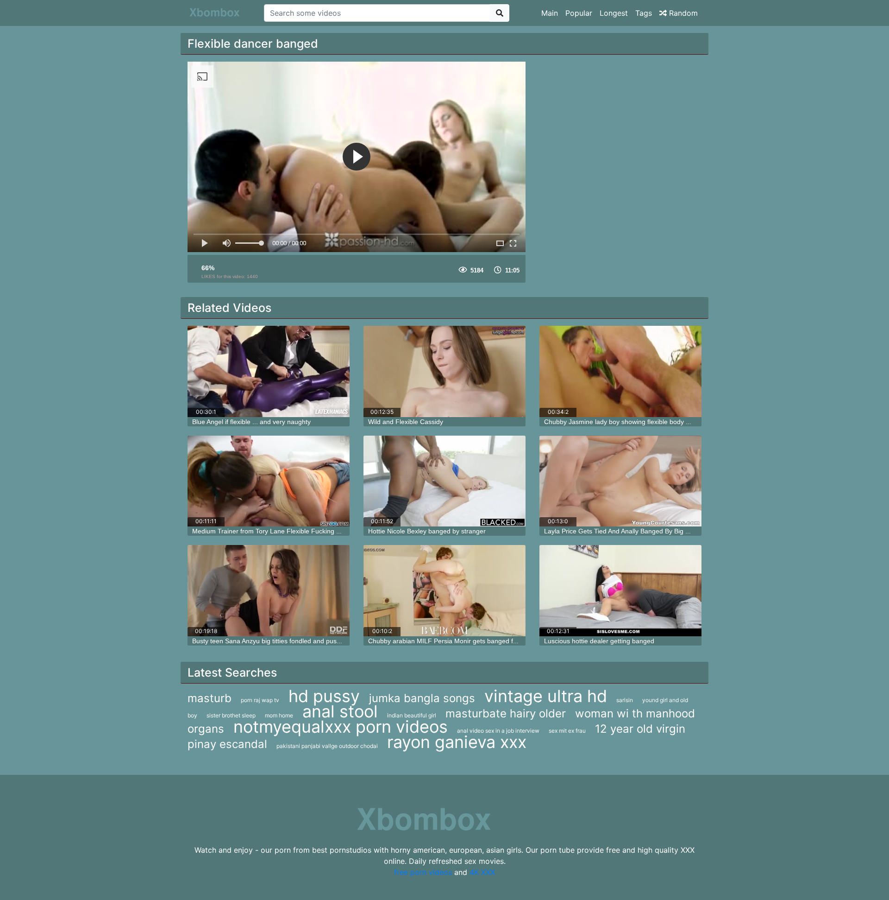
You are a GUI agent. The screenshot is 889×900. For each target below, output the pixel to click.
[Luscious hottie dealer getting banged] (620, 590)
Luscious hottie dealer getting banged (599, 641)
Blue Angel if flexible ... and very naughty (251, 421)
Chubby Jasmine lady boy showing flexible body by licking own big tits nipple (655, 421)
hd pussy (324, 696)
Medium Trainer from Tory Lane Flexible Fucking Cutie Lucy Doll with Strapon (305, 531)
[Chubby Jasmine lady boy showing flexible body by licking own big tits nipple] (620, 371)
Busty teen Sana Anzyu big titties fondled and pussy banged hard (287, 641)
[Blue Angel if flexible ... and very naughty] (269, 371)
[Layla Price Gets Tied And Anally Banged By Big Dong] (620, 481)
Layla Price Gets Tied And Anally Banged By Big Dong (622, 531)
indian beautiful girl (411, 715)
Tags (643, 13)
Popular (578, 13)
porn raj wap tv (260, 700)
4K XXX (482, 872)
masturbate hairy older (505, 713)
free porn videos (423, 872)
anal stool (340, 711)
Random (682, 13)
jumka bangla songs (422, 698)
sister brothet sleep (231, 715)
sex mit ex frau (567, 730)
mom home (279, 715)
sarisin (624, 700)
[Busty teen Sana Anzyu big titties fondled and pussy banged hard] (269, 590)
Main (549, 13)
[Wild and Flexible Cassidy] (444, 371)
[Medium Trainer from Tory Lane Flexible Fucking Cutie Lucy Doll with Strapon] (269, 481)
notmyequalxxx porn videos (340, 726)
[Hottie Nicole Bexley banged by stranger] (444, 481)
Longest (614, 13)
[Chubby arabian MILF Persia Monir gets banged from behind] (444, 590)
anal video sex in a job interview (498, 730)
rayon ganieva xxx (456, 742)
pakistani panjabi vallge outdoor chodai (327, 745)
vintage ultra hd (545, 696)
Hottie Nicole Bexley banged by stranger (427, 531)
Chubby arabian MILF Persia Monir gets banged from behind (457, 641)
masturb (210, 698)
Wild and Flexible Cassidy (405, 421)
